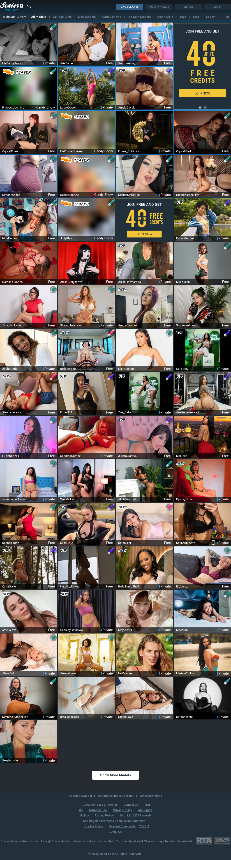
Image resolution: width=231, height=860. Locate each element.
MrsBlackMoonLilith (15, 717)
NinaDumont (10, 238)
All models (39, 16)
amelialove (9, 630)
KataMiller (124, 543)
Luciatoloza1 (10, 456)
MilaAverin (183, 282)
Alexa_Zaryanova (71, 282)
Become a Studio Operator (116, 796)
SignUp (188, 6)
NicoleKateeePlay (187, 195)
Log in (217, 6)
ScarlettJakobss (129, 195)
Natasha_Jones (12, 282)
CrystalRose (10, 151)
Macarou (182, 630)
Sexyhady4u (10, 760)
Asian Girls (165, 16)
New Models (87, 16)
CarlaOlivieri (9, 586)
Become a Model (80, 796)
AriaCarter (66, 63)
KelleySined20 (69, 195)
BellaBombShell (128, 586)
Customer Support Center (100, 804)
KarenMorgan (185, 238)
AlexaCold (9, 673)
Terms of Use (98, 810)
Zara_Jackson (11, 325)
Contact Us (130, 804)
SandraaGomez (70, 456)
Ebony (210, 16)
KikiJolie (181, 456)
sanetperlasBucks (14, 499)
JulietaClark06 (127, 456)
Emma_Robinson (129, 151)
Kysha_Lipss (184, 499)
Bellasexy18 (68, 368)
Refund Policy (104, 815)
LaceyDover (68, 107)
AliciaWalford (127, 499)
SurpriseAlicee (185, 325)
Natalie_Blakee (69, 586)
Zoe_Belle (124, 412)
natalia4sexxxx (69, 717)
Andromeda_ (126, 63)
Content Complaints (122, 826)
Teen (196, 16)
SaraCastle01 (184, 717)
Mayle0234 (125, 630)
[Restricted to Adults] (204, 841)
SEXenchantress (70, 325)
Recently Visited (158, 6)
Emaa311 (66, 412)
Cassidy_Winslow (71, 630)
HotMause (125, 673)
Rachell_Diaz (10, 543)
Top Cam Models (139, 16)
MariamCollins (185, 673)
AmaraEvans (68, 673)
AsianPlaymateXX (129, 282)
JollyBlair (66, 238)
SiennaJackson (12, 412)
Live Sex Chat (129, 6)
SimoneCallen (11, 195)
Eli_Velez (182, 586)
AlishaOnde (9, 368)
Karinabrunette (185, 543)
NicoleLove (125, 717)
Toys (183, 16)
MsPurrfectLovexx (71, 151)
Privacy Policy (122, 810)
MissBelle (66, 543)
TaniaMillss (67, 499)
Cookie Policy (93, 826)
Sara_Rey (182, 368)
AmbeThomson (128, 325)
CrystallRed (183, 151)
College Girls (62, 16)
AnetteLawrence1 (187, 412)
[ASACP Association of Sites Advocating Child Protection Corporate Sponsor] (221, 841)
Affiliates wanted (151, 796)
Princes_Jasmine (13, 107)
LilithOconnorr (127, 368)
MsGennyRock (11, 63)
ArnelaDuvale (126, 107)
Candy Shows (112, 16)
